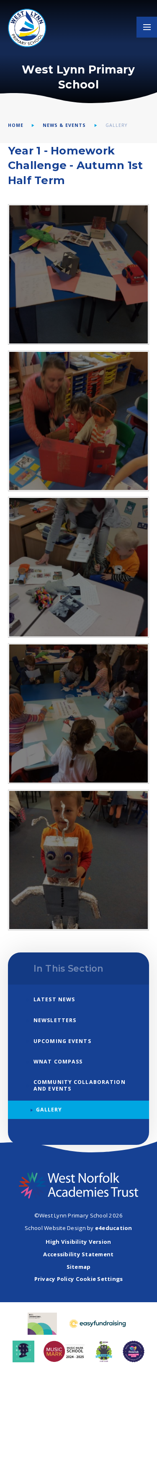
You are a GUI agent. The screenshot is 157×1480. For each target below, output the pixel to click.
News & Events (64, 125)
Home (15, 125)
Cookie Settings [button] (99, 1279)
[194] (78, 421)
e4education (113, 1228)
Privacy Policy (54, 1279)
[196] (78, 274)
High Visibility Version (78, 1241)
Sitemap (79, 1266)
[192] (78, 713)
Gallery (117, 125)
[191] (78, 860)
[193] (78, 567)
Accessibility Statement (78, 1254)
